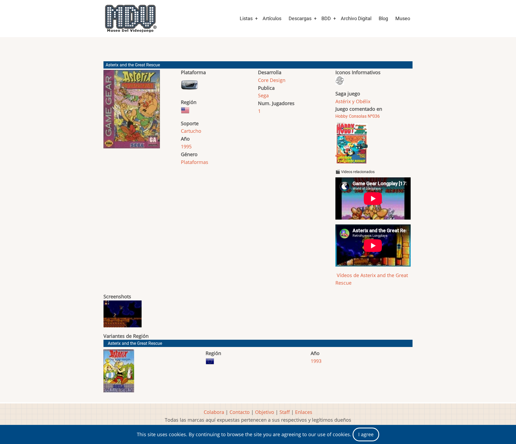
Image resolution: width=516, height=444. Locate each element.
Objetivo (264, 412)
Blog (383, 18)
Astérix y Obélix (352, 101)
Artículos (272, 18)
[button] (131, 111)
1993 (316, 361)
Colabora (214, 412)
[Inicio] (130, 18)
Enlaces (303, 412)
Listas (246, 18)
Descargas (300, 18)
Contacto (240, 412)
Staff (285, 412)
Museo (402, 18)
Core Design (271, 80)
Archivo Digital (356, 18)
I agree (366, 434)
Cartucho (191, 131)
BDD (326, 18)
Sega (263, 95)
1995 (186, 146)
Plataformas (194, 162)
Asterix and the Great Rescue (135, 343)
